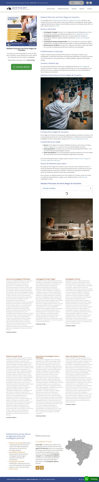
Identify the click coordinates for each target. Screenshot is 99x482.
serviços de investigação (82, 38)
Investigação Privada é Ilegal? (45, 279)
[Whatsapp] (87, 2)
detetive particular (58, 20)
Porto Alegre (76, 34)
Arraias (86, 139)
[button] (90, 188)
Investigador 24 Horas (73, 279)
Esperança (55, 147)
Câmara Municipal (54, 160)
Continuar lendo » (11, 332)
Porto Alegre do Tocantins (74, 20)
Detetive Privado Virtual (14, 356)
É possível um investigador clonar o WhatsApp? (47, 357)
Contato (89, 9)
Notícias (82, 9)
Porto (81, 66)
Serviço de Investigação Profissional (18, 279)
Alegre (85, 66)
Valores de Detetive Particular (75, 356)
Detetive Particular (63, 9)
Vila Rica (46, 147)
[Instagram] (90, 2)
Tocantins (85, 34)
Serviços (74, 9)
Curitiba (57, 26)
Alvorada (72, 139)
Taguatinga (79, 139)
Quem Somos (51, 9)
